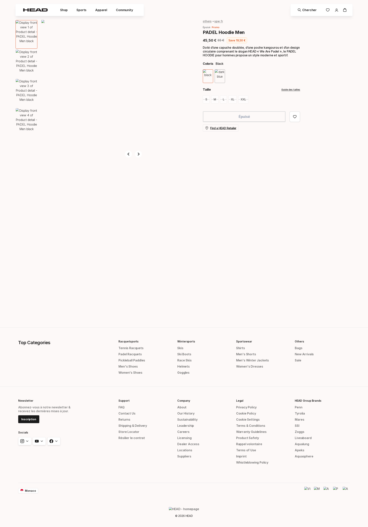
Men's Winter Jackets (252, 360)
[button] (64, 10)
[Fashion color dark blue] (220, 76)
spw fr (218, 21)
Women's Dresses (249, 366)
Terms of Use (246, 450)
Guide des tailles (290, 89)
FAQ (121, 407)
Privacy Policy (246, 407)
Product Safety (247, 438)
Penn (298, 407)
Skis (180, 348)
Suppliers (184, 456)
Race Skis (184, 360)
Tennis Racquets (130, 348)
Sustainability (187, 419)
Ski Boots (184, 354)
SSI (297, 426)
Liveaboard (303, 438)
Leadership (185, 426)
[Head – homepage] (35, 9)
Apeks (299, 450)
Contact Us (126, 413)
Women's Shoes (130, 372)
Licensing (184, 438)
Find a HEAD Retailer (223, 128)
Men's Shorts (246, 354)
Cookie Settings (248, 419)
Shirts (240, 348)
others (207, 21)
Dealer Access (188, 444)
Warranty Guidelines (251, 432)
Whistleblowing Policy (252, 462)
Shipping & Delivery (132, 426)
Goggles (183, 372)
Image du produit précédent (128, 154)
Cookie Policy (246, 413)
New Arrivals (304, 354)
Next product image (138, 154)
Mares (299, 419)
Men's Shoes (128, 366)
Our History (186, 413)
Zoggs (299, 432)
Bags (298, 348)
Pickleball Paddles (131, 360)
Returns (124, 419)
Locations (184, 450)
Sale (298, 360)
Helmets (183, 366)
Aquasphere (304, 456)
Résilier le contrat (131, 438)
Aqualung (302, 444)
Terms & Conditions (250, 426)
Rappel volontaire (249, 444)
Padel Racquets (130, 354)
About (181, 407)
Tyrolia (300, 413)
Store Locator (128, 432)
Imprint (241, 456)
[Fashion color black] (208, 76)
